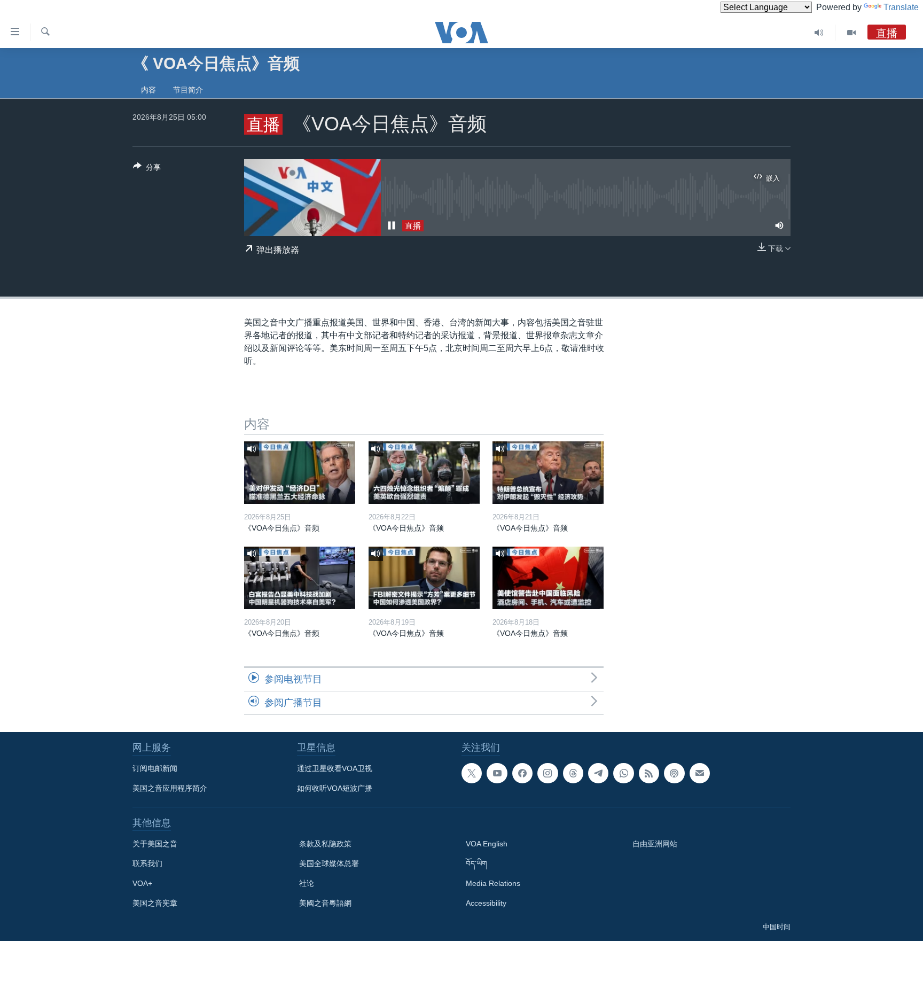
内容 (148, 89)
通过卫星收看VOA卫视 (334, 768)
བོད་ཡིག (476, 863)
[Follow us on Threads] (573, 773)
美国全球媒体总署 (329, 863)
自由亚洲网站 (654, 843)
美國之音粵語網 (325, 903)
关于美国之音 (154, 843)
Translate (901, 7)
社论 (306, 883)
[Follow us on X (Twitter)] (472, 773)
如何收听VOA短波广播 (334, 788)
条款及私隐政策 (325, 843)
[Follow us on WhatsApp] (623, 773)
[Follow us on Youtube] (497, 773)
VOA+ (142, 883)
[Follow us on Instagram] (547, 773)
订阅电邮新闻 (154, 768)
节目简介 (188, 89)
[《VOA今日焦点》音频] (299, 472)
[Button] (147, 169)
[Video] (851, 33)
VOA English (486, 843)
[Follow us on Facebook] (522, 773)
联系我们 (147, 863)
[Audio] (819, 33)
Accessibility (486, 903)
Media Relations (493, 883)
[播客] (674, 773)
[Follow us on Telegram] (598, 773)
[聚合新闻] (649, 773)
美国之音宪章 (154, 903)
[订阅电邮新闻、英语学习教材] (700, 773)
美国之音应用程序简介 (169, 788)
